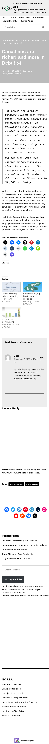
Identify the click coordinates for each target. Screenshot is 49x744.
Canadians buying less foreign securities (31, 296)
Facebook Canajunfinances (15, 697)
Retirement (39, 17)
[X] (35, 515)
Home (21, 40)
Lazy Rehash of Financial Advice (17, 558)
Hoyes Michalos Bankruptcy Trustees (19, 702)
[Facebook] (6, 509)
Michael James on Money (14, 706)
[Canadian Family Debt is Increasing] (11, 287)
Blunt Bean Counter (11, 684)
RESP (4, 17)
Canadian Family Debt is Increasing (10, 295)
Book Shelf (24, 17)
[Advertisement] (24, 637)
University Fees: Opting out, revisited (19, 540)
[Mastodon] (19, 509)
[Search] (43, 27)
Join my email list (13, 579)
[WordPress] (31, 509)
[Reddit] (22, 515)
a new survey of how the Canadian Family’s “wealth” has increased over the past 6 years (24, 98)
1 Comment (27, 71)
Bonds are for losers (11, 688)
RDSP (13, 17)
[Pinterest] (25, 509)
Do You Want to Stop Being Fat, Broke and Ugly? (25, 545)
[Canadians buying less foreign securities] (32, 287)
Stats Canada (14, 74)
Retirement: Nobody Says (14, 549)
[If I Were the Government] (11, 312)
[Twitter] (13, 509)
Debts (4, 74)
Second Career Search (13, 715)
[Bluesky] (28, 515)
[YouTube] (16, 515)
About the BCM (10, 21)
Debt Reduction (16, 484)
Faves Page (27, 21)
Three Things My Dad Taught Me (17, 554)
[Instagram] (44, 509)
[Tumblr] (38, 509)
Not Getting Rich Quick (13, 711)
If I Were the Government (8, 320)
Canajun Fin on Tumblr (12, 693)
